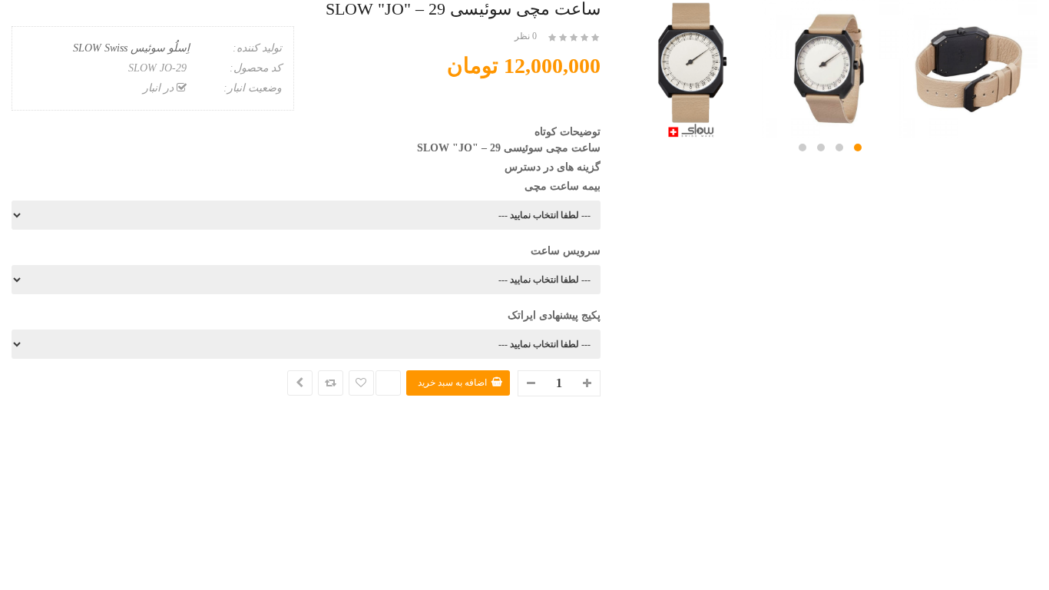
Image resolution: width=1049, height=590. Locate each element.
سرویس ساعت (566, 251)
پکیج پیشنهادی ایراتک (554, 315)
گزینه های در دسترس (553, 167)
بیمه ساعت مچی (562, 186)
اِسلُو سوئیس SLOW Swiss (131, 48)
